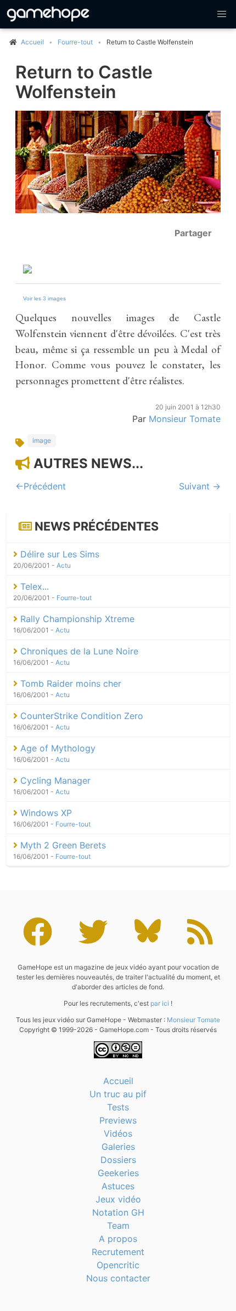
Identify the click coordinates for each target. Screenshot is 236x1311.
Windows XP (45, 812)
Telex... (33, 586)
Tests (118, 1107)
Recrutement (118, 1251)
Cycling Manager (54, 780)
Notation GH (118, 1212)
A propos (118, 1238)
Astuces (118, 1186)
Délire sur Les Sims (58, 554)
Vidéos (118, 1133)
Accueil (118, 1080)
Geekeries (118, 1172)
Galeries (118, 1146)
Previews (118, 1120)
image (41, 440)
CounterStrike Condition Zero (80, 715)
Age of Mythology (56, 748)
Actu (64, 565)
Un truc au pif (118, 1093)
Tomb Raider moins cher (69, 683)
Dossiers (118, 1159)
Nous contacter (118, 1278)
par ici (159, 1003)
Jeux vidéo (118, 1199)
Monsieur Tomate (185, 418)
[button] (221, 14)
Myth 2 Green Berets (62, 845)
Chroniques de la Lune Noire (78, 651)
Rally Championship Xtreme (76, 618)
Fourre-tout (75, 42)
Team (118, 1225)
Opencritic (118, 1264)
